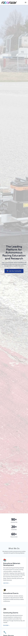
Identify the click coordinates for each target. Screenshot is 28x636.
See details (6, 625)
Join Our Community (15, 271)
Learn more (6, 583)
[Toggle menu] (25, 2)
